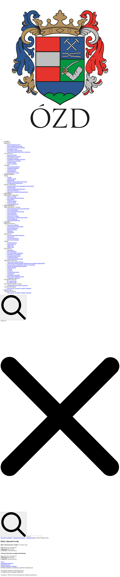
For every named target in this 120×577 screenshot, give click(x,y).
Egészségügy (8, 193)
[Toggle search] (13, 307)
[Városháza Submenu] (11, 222)
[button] (60, 417)
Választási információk (19, 538)
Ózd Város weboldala (6, 538)
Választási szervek (31, 538)
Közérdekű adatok (5, 564)
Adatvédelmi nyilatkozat (7, 563)
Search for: (3, 320)
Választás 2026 (8, 290)
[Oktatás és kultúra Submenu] (15, 174)
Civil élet (7, 141)
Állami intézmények (9, 205)
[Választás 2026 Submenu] (12, 290)
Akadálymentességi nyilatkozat (9, 566)
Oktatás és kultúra (9, 174)
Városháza (7, 222)
